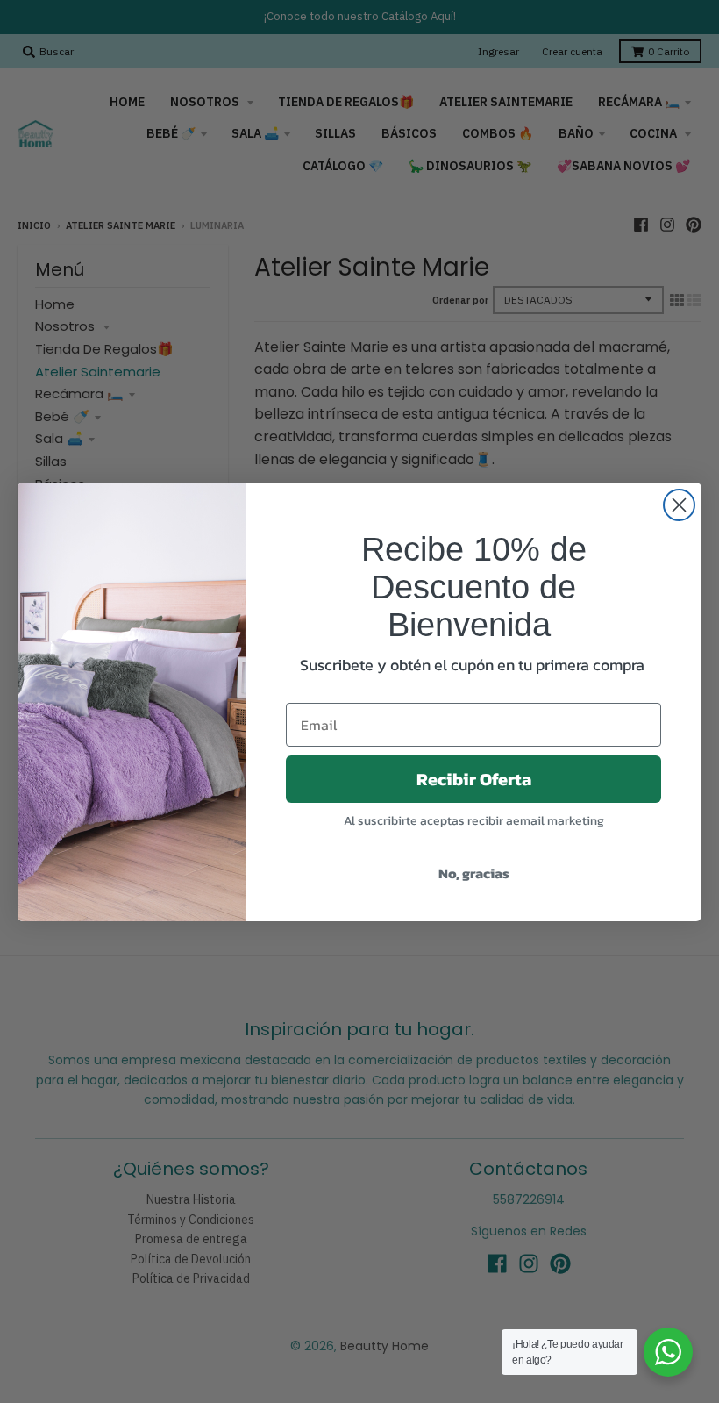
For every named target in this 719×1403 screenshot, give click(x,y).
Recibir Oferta (473, 779)
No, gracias (473, 873)
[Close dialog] (679, 505)
